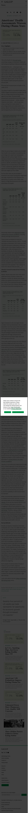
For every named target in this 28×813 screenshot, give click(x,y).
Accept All (7, 412)
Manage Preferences (18, 412)
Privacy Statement (16, 409)
